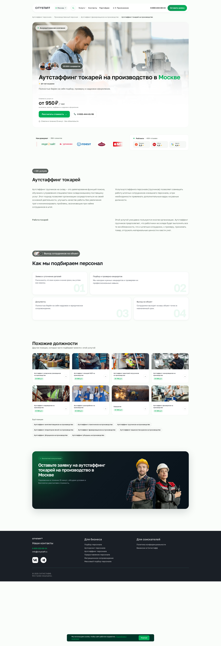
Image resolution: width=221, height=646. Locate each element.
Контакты (92, 8)
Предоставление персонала (97, 555)
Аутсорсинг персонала (94, 548)
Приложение (123, 8)
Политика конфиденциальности (151, 544)
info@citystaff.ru (39, 552)
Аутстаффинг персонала (41, 17)
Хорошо (144, 638)
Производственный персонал (66, 17)
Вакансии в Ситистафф (147, 548)
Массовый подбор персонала (97, 561)
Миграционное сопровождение (98, 558)
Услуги (82, 8)
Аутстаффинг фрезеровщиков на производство (100, 17)
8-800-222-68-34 (158, 8)
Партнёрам (104, 8)
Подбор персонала (93, 544)
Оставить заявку (177, 8)
